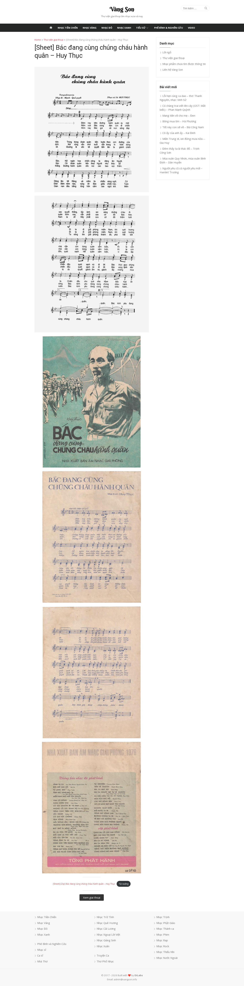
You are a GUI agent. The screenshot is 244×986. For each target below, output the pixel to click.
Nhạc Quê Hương (107, 923)
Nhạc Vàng (89, 27)
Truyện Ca (103, 955)
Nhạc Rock (162, 946)
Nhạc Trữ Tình (105, 917)
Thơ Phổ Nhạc (105, 961)
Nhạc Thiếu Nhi (165, 952)
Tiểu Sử (141, 27)
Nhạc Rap (162, 940)
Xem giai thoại (91, 897)
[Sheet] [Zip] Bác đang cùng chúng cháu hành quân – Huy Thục (84, 883)
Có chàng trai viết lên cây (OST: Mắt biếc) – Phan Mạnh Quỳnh (183, 108)
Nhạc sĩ (41, 949)
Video (191, 27)
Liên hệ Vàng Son (172, 69)
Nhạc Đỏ (106, 27)
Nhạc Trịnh (163, 917)
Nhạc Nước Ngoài (167, 958)
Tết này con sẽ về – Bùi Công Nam (183, 127)
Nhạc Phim (162, 934)
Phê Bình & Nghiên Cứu (168, 27)
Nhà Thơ (42, 961)
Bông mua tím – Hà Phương (179, 121)
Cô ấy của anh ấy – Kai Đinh (178, 133)
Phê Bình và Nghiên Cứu (51, 944)
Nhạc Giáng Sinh (106, 940)
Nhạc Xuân (103, 946)
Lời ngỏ (166, 52)
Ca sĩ (40, 955)
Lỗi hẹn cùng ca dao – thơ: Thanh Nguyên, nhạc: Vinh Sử (181, 98)
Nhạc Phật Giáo (165, 923)
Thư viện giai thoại (53, 39)
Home (37, 39)
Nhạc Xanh (124, 27)
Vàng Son (122, 9)
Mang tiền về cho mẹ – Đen (178, 115)
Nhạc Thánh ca (165, 928)
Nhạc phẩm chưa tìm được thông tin (184, 64)
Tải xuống (123, 883)
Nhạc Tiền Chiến (68, 27)
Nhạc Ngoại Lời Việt (108, 934)
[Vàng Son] (51, 28)
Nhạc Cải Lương (106, 928)
